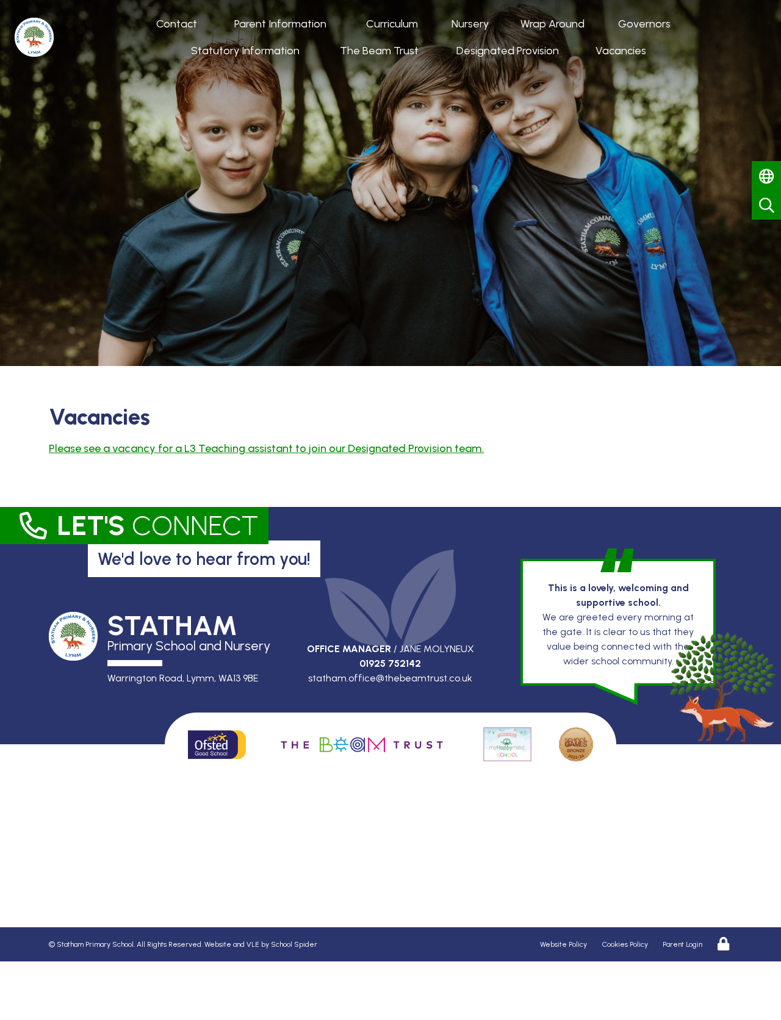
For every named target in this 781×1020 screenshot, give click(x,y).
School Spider (294, 944)
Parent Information (280, 24)
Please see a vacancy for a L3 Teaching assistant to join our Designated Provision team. (266, 448)
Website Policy (563, 944)
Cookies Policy (625, 944)
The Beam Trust (379, 50)
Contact (176, 24)
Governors (644, 24)
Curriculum (392, 24)
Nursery (470, 24)
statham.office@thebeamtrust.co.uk (390, 678)
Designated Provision (507, 50)
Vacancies (621, 50)
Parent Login (682, 944)
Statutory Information (245, 50)
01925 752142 (390, 663)
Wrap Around (552, 24)
